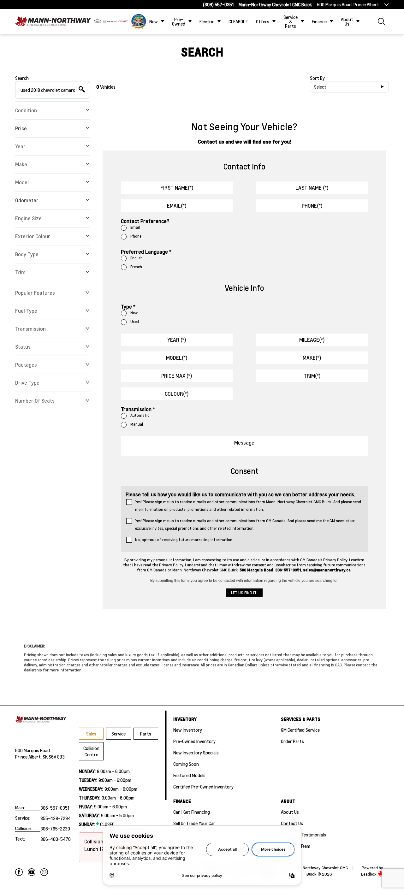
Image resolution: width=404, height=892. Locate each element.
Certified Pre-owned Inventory (203, 786)
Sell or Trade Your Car (194, 823)
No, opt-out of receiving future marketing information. (184, 539)
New (153, 21)
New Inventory (187, 730)
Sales (91, 733)
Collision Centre (91, 751)
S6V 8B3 (57, 756)
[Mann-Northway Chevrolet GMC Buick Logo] (53, 21)
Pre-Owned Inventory (194, 741)
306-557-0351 (54, 808)
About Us (347, 21)
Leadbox (369, 874)
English (136, 258)
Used (134, 321)
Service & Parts (290, 21)
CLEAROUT (238, 21)
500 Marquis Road (32, 750)
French (136, 266)
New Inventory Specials (196, 752)
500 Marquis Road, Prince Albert (348, 4)
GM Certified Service (300, 730)
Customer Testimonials (303, 834)
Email (135, 227)
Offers (262, 21)
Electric (206, 21)
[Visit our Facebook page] (19, 872)
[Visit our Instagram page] (44, 872)
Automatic (139, 415)
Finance (319, 21)
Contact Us (292, 823)
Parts (145, 733)
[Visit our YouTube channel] (31, 872)
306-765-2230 (55, 828)
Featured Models (189, 775)
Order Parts (292, 741)
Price (21, 128)
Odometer (27, 200)
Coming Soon (186, 764)
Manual (136, 424)
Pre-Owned (178, 21)
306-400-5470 (55, 839)
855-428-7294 (55, 818)
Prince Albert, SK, (32, 756)
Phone (135, 236)
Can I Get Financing (191, 812)
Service (118, 733)
